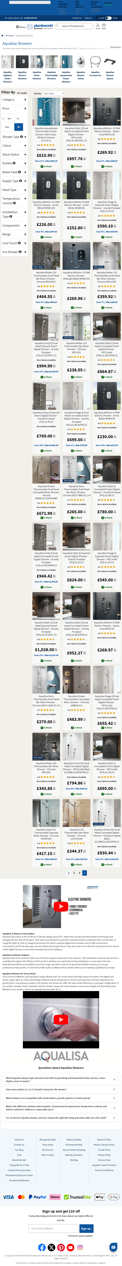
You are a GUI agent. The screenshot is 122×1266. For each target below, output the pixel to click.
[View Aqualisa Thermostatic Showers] (51, 61)
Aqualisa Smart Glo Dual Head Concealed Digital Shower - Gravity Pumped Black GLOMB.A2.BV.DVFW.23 (106, 836)
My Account (47, 1150)
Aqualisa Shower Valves (81, 75)
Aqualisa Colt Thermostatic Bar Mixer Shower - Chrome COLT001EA (76, 834)
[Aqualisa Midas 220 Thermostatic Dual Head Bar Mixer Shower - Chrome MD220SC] (46, 256)
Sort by (37, 93)
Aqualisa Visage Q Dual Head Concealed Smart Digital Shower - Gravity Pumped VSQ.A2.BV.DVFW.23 (76, 418)
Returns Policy (104, 1139)
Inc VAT (101, 18)
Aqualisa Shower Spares (110, 75)
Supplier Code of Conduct (104, 1165)
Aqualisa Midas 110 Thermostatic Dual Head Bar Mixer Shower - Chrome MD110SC (107, 277)
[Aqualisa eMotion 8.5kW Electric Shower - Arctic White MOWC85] (107, 396)
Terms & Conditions (104, 1170)
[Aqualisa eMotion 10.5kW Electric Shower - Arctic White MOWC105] (46, 185)
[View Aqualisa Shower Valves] (80, 61)
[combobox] (74, 26)
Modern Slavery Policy (104, 1144)
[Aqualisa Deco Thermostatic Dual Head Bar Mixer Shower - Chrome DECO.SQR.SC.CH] (46, 680)
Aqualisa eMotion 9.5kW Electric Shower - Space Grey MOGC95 (107, 625)
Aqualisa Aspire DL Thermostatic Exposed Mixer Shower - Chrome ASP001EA (46, 834)
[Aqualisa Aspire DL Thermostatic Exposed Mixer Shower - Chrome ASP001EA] (46, 813)
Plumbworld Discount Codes (19, 1175)
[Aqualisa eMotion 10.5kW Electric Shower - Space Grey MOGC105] (107, 112)
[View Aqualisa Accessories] (95, 61)
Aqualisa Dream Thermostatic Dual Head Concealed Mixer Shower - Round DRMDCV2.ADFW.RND (46, 492)
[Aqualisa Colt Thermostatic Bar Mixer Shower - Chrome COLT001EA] (76, 813)
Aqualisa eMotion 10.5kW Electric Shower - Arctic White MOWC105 (46, 205)
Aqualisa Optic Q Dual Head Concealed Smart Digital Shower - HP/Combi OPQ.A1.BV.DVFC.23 (76, 134)
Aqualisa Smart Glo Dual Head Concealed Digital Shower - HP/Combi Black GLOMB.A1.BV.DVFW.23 (76, 768)
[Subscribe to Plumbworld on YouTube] (70, 1247)
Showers (10, 35)
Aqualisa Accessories (95, 74)
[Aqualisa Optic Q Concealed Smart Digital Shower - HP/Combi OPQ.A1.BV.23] (107, 747)
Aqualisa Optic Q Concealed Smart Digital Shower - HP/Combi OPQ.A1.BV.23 (107, 768)
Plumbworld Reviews (19, 1180)
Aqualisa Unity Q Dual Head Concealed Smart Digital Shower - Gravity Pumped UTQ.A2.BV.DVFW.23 (46, 559)
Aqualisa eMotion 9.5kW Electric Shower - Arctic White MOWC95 (76, 205)
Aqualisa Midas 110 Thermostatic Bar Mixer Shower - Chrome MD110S (76, 348)
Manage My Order (48, 1139)
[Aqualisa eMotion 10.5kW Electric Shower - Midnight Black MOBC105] (76, 256)
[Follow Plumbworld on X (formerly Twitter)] (51, 1247)
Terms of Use (104, 1160)
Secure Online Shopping (74, 1150)
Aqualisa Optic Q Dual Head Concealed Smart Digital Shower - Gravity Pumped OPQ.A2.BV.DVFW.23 (76, 628)
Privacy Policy (104, 1155)
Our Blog (19, 1150)
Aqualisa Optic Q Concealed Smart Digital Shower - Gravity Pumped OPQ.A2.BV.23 (106, 491)
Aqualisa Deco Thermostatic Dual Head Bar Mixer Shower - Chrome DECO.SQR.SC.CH (46, 701)
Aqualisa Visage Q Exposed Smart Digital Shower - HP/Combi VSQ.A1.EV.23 (107, 558)
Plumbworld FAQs (73, 1144)
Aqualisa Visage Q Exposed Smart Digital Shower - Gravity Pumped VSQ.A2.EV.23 (106, 207)
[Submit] (58, 25)
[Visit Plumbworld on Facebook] (42, 1247)
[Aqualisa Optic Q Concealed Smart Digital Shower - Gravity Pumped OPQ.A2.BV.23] (107, 470)
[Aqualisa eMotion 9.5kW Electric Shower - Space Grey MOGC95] (107, 606)
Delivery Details (74, 1139)
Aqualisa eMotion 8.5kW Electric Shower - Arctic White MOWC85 (107, 415)
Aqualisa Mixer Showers (37, 75)
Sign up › (86, 1228)
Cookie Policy (104, 1150)
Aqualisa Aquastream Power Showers (66, 77)
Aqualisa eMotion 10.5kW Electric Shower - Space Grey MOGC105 (106, 131)
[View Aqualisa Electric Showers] (22, 61)
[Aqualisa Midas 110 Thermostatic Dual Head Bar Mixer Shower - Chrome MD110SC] (107, 256)
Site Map (74, 1160)
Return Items (48, 1155)
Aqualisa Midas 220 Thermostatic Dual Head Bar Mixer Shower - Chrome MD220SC (46, 277)
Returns (88, 18)
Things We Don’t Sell (19, 1165)
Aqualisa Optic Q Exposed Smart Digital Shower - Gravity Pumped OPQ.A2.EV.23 (76, 558)
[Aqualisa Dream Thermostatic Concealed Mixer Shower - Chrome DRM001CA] (76, 680)
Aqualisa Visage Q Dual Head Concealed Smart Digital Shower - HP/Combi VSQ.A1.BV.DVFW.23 (107, 702)
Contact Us (76, 18)
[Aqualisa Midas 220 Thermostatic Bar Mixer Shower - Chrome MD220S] (46, 747)
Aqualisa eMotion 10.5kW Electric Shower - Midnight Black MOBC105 (76, 275)
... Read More (115, 47)
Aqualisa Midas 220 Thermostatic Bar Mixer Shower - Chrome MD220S (46, 768)
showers (54, 48)
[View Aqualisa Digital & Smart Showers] (7, 61)
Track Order (47, 1144)
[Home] (2, 35)
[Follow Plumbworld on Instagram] (80, 1247)
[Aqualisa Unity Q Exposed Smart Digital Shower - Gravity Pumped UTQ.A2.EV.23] (46, 396)
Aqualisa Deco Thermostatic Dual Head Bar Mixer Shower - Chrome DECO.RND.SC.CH (76, 491)
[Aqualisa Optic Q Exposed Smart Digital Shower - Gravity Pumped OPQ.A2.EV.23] (76, 537)
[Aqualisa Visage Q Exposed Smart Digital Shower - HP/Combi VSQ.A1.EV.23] (107, 537)
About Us (19, 1139)
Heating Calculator (74, 1155)
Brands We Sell (19, 1160)
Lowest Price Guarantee (19, 1170)
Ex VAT (115, 18)
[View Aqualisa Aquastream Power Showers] (66, 61)
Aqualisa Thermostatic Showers (51, 75)
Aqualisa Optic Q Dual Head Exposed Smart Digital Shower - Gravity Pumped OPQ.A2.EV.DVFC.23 (46, 628)
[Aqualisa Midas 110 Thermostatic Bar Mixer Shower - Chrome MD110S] (76, 326)
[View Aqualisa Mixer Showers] (36, 61)
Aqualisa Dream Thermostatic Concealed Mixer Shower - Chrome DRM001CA (77, 701)
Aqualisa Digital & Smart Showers (7, 77)
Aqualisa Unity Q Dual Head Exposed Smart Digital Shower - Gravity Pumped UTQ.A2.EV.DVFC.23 (46, 349)
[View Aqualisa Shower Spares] (110, 61)
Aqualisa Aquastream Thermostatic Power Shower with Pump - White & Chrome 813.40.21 (46, 134)
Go (18, 127)
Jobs (19, 1155)
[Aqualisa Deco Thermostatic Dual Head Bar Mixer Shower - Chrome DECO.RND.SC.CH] (76, 470)
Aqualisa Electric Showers (22, 75)
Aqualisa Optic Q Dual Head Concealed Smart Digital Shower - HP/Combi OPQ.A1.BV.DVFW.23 (107, 349)
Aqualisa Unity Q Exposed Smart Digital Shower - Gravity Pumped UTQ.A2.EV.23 (46, 417)
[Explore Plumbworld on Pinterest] (61, 1247)
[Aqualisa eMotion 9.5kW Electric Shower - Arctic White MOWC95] (76, 185)
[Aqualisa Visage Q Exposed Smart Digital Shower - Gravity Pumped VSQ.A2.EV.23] (107, 185)
